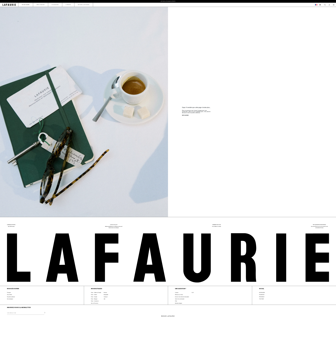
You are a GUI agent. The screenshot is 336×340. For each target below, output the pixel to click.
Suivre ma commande (179, 298)
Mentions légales (178, 303)
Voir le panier (14, 328)
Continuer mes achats (14, 332)
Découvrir (185, 115)
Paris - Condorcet (95, 301)
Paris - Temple (94, 296)
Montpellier (106, 294)
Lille (104, 298)
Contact (176, 292)
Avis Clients (9, 294)
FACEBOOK (261, 294)
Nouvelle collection (11, 296)
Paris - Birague (94, 298)
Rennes (105, 292)
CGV (193, 292)
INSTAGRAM (262, 292)
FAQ (176, 301)
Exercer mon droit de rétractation (182, 296)
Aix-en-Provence (94, 303)
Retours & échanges (83, 4)
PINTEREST (261, 296)
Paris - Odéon (94, 294)
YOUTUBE (261, 298)
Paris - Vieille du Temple (96, 292)
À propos (9, 292)
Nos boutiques (10, 298)
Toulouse (106, 296)
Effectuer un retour (179, 294)
